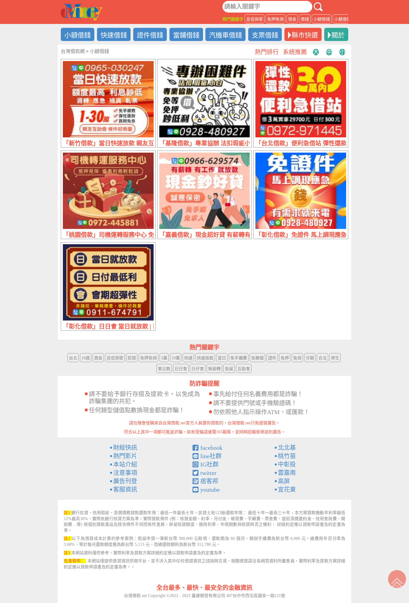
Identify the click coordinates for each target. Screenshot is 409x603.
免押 (285, 358)
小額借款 (342, 19)
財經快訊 (125, 447)
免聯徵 (257, 358)
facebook (211, 447)
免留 (229, 369)
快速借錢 (114, 35)
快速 (188, 358)
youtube (210, 489)
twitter (208, 473)
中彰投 (287, 464)
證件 (272, 358)
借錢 (305, 19)
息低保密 (254, 19)
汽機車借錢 (225, 35)
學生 (335, 358)
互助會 (243, 369)
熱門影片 (125, 456)
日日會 (181, 369)
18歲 (85, 358)
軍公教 (164, 369)
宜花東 (287, 489)
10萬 (176, 358)
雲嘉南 (287, 473)
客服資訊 (125, 489)
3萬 (164, 358)
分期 (310, 358)
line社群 (211, 456)
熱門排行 (267, 52)
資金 (98, 358)
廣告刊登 (125, 481)
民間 (132, 358)
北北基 (287, 447)
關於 (338, 35)
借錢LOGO (82, 12)
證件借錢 (150, 35)
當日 (222, 358)
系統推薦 (295, 52)
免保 (297, 358)
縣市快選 (305, 35)
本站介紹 (125, 464)
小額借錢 (321, 19)
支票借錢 (265, 35)
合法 (322, 358)
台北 (73, 358)
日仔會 (197, 369)
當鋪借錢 (186, 35)
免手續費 (238, 358)
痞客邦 (209, 481)
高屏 (284, 481)
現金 (292, 19)
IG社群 (209, 464)
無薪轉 (214, 369)
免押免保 (275, 19)
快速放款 (205, 358)
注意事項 (125, 473)
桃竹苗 (287, 456)
